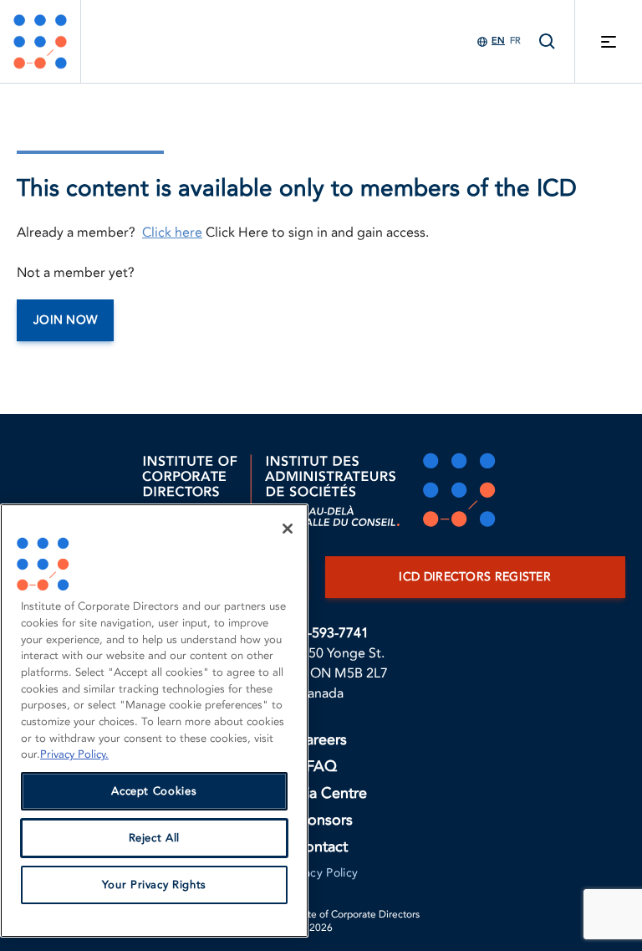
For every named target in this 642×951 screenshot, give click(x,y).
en (498, 40)
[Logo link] (40, 41)
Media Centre (321, 793)
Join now (65, 320)
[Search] (548, 41)
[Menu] (608, 41)
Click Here (237, 232)
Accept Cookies (153, 791)
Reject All (155, 838)
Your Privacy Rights (154, 884)
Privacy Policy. (74, 754)
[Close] (287, 528)
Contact (321, 846)
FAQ (321, 766)
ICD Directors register (475, 577)
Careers (321, 739)
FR (515, 40)
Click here (172, 232)
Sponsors (321, 820)
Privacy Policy (321, 873)
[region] (154, 721)
